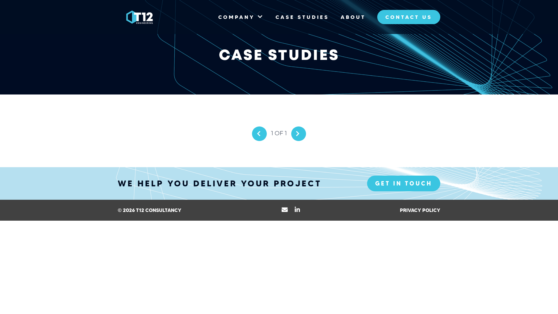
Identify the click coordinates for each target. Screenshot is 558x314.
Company (236, 17)
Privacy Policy (420, 210)
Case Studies (302, 17)
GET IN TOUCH (403, 183)
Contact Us (408, 17)
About (353, 17)
